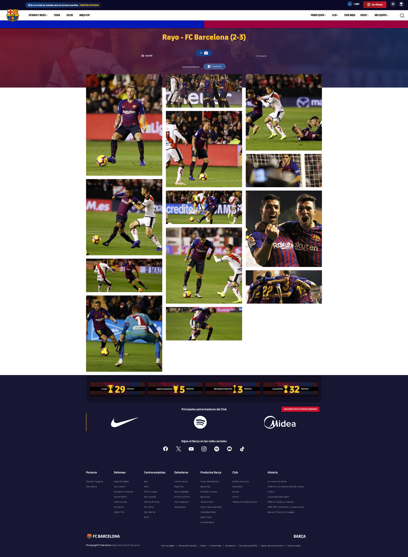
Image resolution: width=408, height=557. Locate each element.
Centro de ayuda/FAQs (248, 545)
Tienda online (206, 502)
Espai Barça (349, 15)
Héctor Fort (119, 512)
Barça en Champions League (281, 512)
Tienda (57, 15)
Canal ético (237, 486)
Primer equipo (317, 15)
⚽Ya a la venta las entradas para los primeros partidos (63, 5)
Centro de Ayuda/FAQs (211, 507)
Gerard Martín (120, 496)
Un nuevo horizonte (277, 481)
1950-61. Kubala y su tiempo (281, 502)
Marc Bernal (149, 512)
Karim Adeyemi (181, 502)
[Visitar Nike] (125, 422)
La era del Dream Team (278, 496)
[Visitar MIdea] (279, 422)
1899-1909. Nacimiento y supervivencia (286, 507)
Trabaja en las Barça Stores (244, 502)
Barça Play (84, 15)
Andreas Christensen (123, 491)
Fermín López (150, 491)
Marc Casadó (150, 496)
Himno (235, 496)
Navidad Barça (207, 522)
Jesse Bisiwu (180, 507)
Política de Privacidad (187, 545)
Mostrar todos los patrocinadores (300, 409)
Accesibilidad (215, 545)
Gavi (146, 481)
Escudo (235, 491)
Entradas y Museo (37, 15)
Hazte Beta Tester (208, 512)
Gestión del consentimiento (272, 545)
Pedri (146, 486)
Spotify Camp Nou (240, 481)
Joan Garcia (91, 486)
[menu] (401, 4)
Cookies (203, 545)
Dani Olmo (149, 507)
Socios (363, 15)
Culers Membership (209, 481)
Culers (69, 15)
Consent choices (294, 545)
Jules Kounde (120, 502)
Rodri (146, 517)
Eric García (119, 507)
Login (354, 4)
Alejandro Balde (121, 481)
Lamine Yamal (180, 481)
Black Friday (206, 517)
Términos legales (168, 545)
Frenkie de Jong (151, 502)
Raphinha (178, 486)
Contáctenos (230, 545)
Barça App (205, 496)
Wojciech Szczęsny (94, 481)
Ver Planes (377, 4)
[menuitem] (401, 3)
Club (334, 15)
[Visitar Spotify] (200, 422)
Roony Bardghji (181, 491)
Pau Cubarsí (119, 486)
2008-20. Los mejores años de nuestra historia (286, 489)
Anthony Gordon (182, 496)
